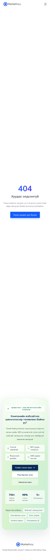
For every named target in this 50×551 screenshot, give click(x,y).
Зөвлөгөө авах (25, 482)
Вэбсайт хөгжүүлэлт (34, 510)
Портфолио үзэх (25, 475)
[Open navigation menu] (45, 4)
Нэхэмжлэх (32, 520)
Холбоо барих (17, 520)
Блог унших (34, 515)
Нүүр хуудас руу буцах (25, 215)
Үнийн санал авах (23, 467)
